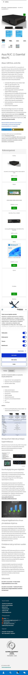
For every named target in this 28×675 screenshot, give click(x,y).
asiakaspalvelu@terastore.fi (11, 620)
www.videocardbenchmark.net (9, 498)
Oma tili (3, 672)
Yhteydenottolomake (9, 623)
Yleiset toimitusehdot (7, 605)
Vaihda (14, 179)
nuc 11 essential (21, 138)
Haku (10, 672)
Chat (5, 618)
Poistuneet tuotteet (12, 7)
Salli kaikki (14, 355)
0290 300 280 (7, 622)
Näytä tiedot (21, 351)
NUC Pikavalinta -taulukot (8, 633)
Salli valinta (14, 359)
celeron (7, 138)
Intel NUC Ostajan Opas (7, 631)
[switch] (24, 337)
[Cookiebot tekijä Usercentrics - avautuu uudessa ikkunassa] (17, 309)
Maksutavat (5, 607)
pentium (20, 140)
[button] (24, 15)
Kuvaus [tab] (5, 370)
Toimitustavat (5, 608)
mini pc (16, 138)
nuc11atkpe (15, 140)
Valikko (7, 2)
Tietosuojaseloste (6, 612)
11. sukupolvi (13, 137)
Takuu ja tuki (5, 610)
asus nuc (21, 137)
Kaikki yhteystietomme (8, 625)
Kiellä (14, 364)
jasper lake (11, 138)
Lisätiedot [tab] (11, 370)
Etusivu (4, 7)
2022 (18, 137)
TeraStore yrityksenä (7, 603)
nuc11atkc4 (9, 140)
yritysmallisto (11, 141)
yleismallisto (4, 141)
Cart (16, 671)
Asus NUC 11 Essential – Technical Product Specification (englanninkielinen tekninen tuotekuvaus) (12, 588)
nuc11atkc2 (4, 140)
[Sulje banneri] (25, 309)
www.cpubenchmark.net (8, 497)
